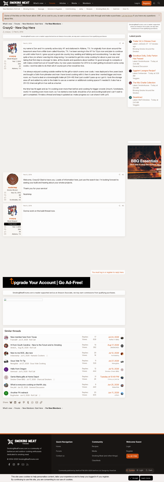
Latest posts (135, 36)
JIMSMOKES (114, 347)
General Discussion (36, 387)
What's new (38, 3)
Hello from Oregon (18, 369)
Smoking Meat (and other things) (105, 456)
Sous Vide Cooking (38, 363)
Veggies (136, 78)
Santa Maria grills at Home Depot (24, 376)
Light (141, 470)
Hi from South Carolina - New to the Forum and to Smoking (36, 345)
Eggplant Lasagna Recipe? (144, 70)
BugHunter (14, 395)
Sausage (41, 9)
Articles (63, 3)
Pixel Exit (113, 470)
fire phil (13, 387)
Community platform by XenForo (80, 470)
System (132, 470)
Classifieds (96, 460)
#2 (123, 175)
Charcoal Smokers (44, 379)
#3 (123, 206)
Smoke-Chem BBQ (112, 371)
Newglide (14, 363)
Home (58, 446)
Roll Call (32, 340)
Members (87, 3)
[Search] (158, 3)
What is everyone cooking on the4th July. (28, 384)
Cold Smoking (71, 9)
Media (74, 3)
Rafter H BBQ (114, 339)
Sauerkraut (137, 97)
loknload (13, 371)
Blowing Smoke (28, 9)
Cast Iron (116, 9)
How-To (126, 9)
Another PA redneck (19, 392)
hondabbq (115, 355)
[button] (45, 3)
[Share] (119, 43)
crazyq (7, 32)
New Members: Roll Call (11, 9)
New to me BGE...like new (21, 353)
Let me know (127, 15)
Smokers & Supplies (55, 9)
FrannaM (13, 340)
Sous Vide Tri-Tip (17, 361)
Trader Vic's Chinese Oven (144, 41)
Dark (150, 470)
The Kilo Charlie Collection (144, 82)
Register (129, 451)
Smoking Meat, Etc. (102, 9)
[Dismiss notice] (159, 15)
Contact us (60, 456)
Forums (52, 3)
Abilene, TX (16, 68)
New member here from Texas (23, 337)
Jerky (81, 9)
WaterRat (115, 387)
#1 (123, 43)
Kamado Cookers (38, 356)
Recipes (89, 9)
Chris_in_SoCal (113, 379)
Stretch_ (13, 348)
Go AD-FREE (132, 456)
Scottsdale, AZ (15, 200)
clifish (117, 395)
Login (128, 446)
